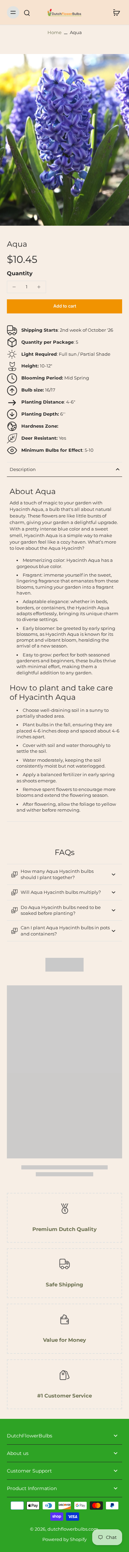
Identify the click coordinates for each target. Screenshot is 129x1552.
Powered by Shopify (64, 1539)
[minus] (14, 286)
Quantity (20, 273)
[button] (64, 306)
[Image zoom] (64, 140)
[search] (26, 12)
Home (54, 32)
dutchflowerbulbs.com (72, 1529)
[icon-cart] (114, 12)
